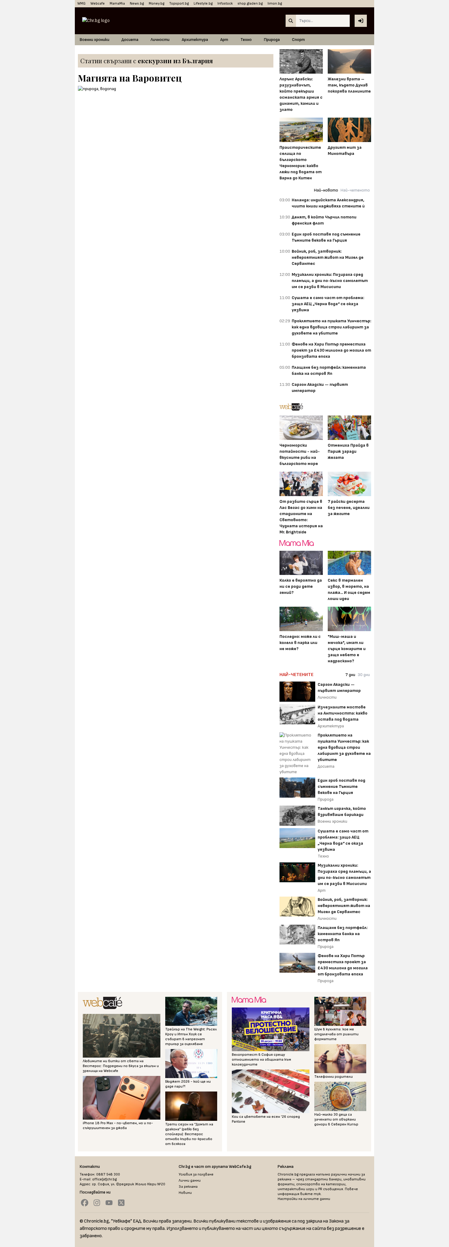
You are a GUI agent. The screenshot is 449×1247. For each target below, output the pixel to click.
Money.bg (156, 3)
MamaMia (117, 3)
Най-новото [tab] (326, 190)
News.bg (137, 3)
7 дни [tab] (350, 674)
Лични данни (190, 1180)
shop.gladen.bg (250, 3)
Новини (185, 1192)
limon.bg (275, 3)
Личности (160, 39)
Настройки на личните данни (304, 1199)
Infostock (225, 3)
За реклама (188, 1186)
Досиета (130, 39)
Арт (224, 39)
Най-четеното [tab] (355, 190)
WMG (81, 3)
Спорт (298, 39)
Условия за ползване (196, 1174)
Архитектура (195, 39)
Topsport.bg (179, 3)
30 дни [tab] (364, 674)
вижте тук (310, 1194)
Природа (272, 39)
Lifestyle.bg (203, 3)
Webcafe (97, 3)
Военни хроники (94, 39)
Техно (246, 39)
